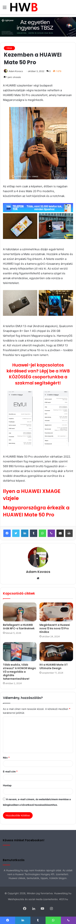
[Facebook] (7, 533)
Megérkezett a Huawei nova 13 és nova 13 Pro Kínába (54, 628)
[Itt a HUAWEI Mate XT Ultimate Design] (56, 651)
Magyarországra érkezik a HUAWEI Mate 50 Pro (36, 511)
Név (6, 757)
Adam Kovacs (16, 71)
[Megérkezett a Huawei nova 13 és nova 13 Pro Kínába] (56, 612)
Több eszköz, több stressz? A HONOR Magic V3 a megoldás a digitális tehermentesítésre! (19, 672)
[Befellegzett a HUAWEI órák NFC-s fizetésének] (20, 612)
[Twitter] (16, 533)
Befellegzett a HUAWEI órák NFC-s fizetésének (18, 626)
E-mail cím (10, 771)
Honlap (7, 785)
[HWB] (23, 7)
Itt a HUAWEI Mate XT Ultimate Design (53, 666)
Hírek (9, 48)
